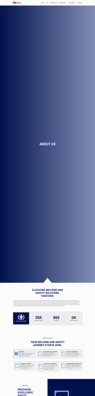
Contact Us (80, 2)
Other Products (72, 2)
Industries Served (53, 2)
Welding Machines (62, 2)
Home (42, 2)
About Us (47, 2)
